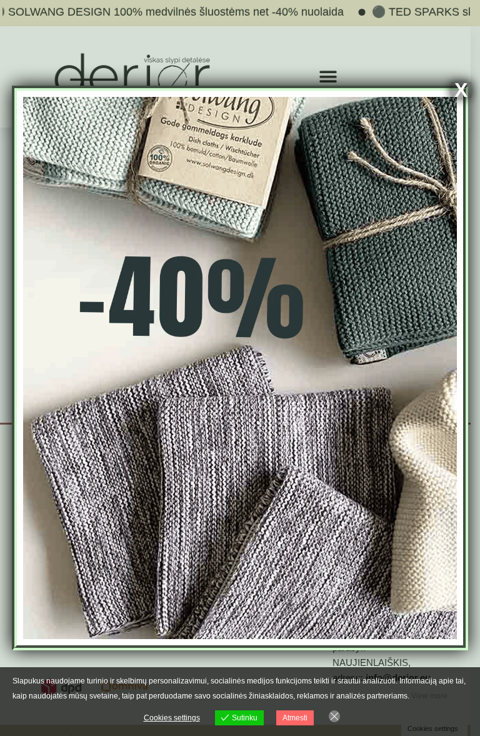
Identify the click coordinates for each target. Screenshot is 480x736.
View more (429, 696)
